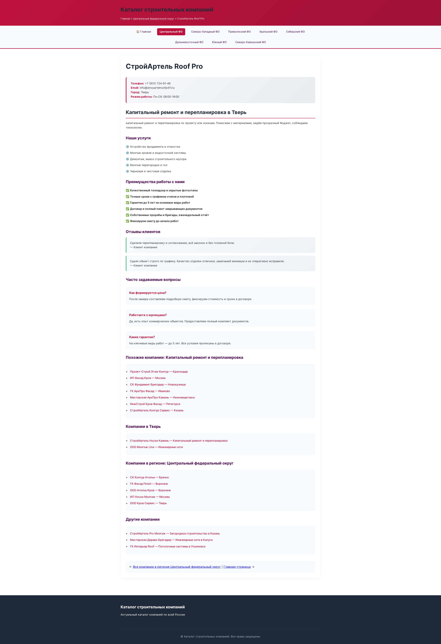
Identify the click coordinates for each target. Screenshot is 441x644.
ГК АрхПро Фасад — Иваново (150, 391)
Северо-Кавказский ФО (250, 42)
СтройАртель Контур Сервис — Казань (156, 410)
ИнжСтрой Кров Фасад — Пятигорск (155, 404)
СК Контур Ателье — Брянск (149, 477)
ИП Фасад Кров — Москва (148, 378)
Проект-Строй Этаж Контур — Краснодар (159, 371)
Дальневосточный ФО (189, 42)
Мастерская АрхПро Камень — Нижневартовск (162, 397)
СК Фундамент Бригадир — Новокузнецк (158, 384)
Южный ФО (219, 42)
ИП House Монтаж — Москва (150, 496)
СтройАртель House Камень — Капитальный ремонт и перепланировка (179, 440)
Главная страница (237, 567)
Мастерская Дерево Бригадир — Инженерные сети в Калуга (171, 540)
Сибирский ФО (295, 31)
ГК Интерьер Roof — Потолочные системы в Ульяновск (168, 546)
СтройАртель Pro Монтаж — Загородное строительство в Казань (175, 533)
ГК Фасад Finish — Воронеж (149, 483)
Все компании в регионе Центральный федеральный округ (177, 567)
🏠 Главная (143, 31)
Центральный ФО (171, 31)
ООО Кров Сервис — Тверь (148, 503)
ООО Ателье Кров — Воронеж (150, 490)
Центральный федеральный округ (153, 18)
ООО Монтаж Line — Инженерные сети (156, 447)
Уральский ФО (268, 31)
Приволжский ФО (239, 31)
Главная (125, 18)
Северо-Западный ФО (205, 31)
